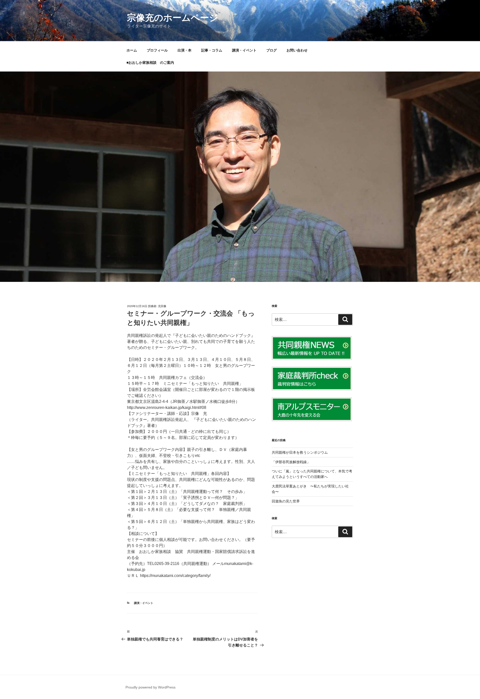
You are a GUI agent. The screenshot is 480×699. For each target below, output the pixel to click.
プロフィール (157, 50)
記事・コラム (211, 50)
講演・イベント (244, 50)
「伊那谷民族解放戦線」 (291, 462)
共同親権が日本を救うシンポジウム (300, 452)
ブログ (271, 50)
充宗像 (162, 306)
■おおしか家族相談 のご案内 (150, 63)
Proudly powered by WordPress (151, 687)
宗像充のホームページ (172, 18)
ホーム (131, 50)
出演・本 (185, 50)
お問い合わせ (297, 50)
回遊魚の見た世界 (286, 501)
